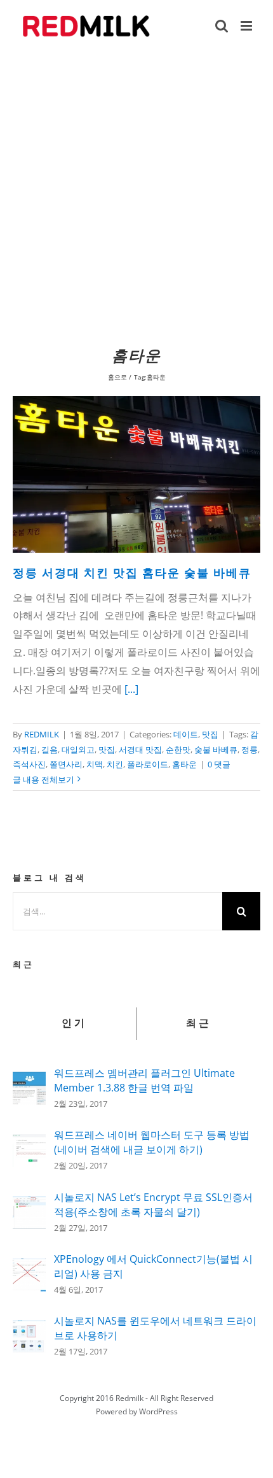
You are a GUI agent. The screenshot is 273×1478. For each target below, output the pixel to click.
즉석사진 (29, 764)
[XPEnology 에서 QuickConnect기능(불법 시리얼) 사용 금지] (29, 1267)
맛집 (210, 734)
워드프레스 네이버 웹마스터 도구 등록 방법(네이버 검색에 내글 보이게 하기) (152, 1142)
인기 (74, 1023)
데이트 (185, 734)
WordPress (158, 1411)
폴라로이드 (147, 764)
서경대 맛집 (140, 749)
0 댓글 (219, 764)
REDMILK (41, 734)
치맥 (94, 764)
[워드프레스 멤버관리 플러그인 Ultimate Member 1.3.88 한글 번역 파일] (29, 1081)
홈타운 (184, 764)
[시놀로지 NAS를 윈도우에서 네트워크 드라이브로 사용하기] (29, 1329)
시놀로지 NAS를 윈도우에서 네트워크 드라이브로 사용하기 (155, 1328)
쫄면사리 (66, 764)
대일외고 (78, 749)
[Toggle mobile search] (221, 25)
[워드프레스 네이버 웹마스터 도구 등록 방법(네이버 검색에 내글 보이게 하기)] (29, 1143)
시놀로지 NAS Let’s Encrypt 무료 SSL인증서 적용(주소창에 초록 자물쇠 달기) (153, 1204)
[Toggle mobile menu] (247, 25)
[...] (131, 689)
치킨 (115, 764)
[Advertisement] (136, 196)
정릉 (249, 749)
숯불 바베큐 (215, 749)
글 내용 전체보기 (43, 779)
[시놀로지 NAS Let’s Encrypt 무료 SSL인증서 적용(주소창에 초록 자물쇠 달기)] (29, 1205)
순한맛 (178, 749)
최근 (198, 1023)
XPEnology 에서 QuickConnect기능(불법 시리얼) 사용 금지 (153, 1266)
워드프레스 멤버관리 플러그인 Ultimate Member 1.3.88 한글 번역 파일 (144, 1080)
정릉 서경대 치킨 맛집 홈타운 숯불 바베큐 (132, 573)
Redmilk (129, 1398)
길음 (49, 749)
